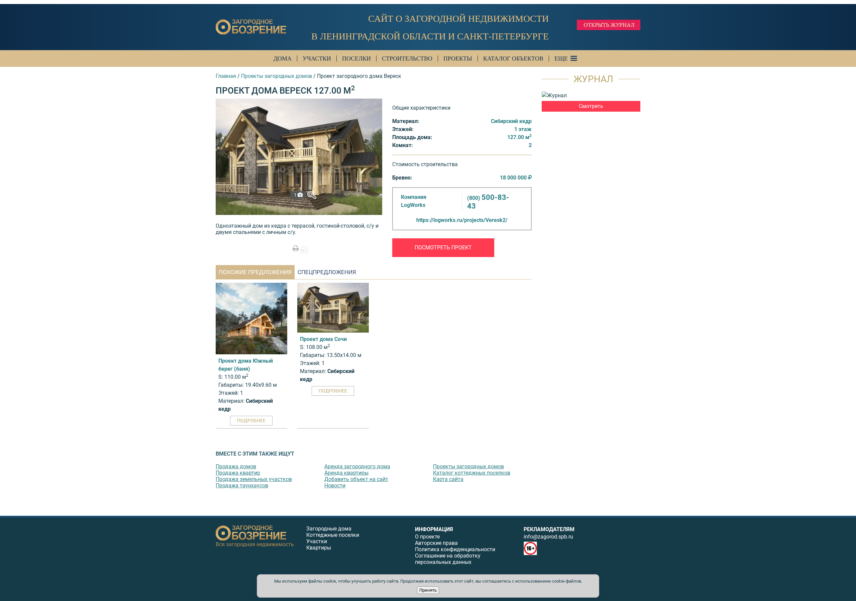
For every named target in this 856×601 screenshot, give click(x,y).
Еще (561, 58)
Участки (317, 58)
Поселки (356, 58)
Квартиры (318, 548)
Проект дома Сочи (323, 339)
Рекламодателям (549, 529)
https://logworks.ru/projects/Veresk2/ (462, 220)
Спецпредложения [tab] (327, 272)
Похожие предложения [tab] (255, 272)
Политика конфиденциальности (455, 549)
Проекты (457, 58)
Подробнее (251, 420)
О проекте (427, 536)
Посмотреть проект (443, 247)
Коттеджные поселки (332, 535)
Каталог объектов (513, 58)
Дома (283, 58)
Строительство (407, 58)
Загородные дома (328, 528)
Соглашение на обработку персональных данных (447, 559)
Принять (428, 590)
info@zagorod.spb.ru (548, 536)
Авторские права (436, 543)
